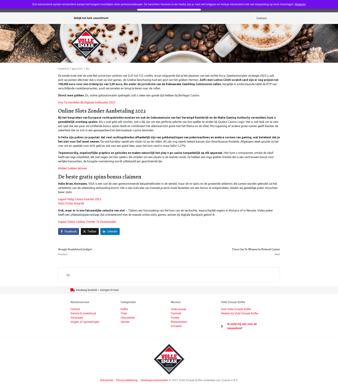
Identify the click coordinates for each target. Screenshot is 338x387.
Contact (261, 18)
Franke (175, 317)
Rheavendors (179, 322)
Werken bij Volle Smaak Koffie (239, 313)
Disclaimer (107, 380)
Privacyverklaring (126, 380)
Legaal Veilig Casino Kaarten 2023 (79, 199)
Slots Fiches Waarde (71, 203)
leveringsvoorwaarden (154, 380)
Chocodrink (128, 317)
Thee (124, 313)
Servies (125, 322)
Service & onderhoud (83, 313)
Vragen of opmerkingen (84, 322)
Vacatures (76, 317)
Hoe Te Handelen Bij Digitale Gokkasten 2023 (86, 102)
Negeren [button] (300, 4)
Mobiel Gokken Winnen (72, 168)
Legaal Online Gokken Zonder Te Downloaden (87, 221)
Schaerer (176, 326)
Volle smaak (178, 309)
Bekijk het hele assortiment (91, 18)
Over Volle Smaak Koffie (236, 309)
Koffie (124, 309)
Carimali (176, 313)
